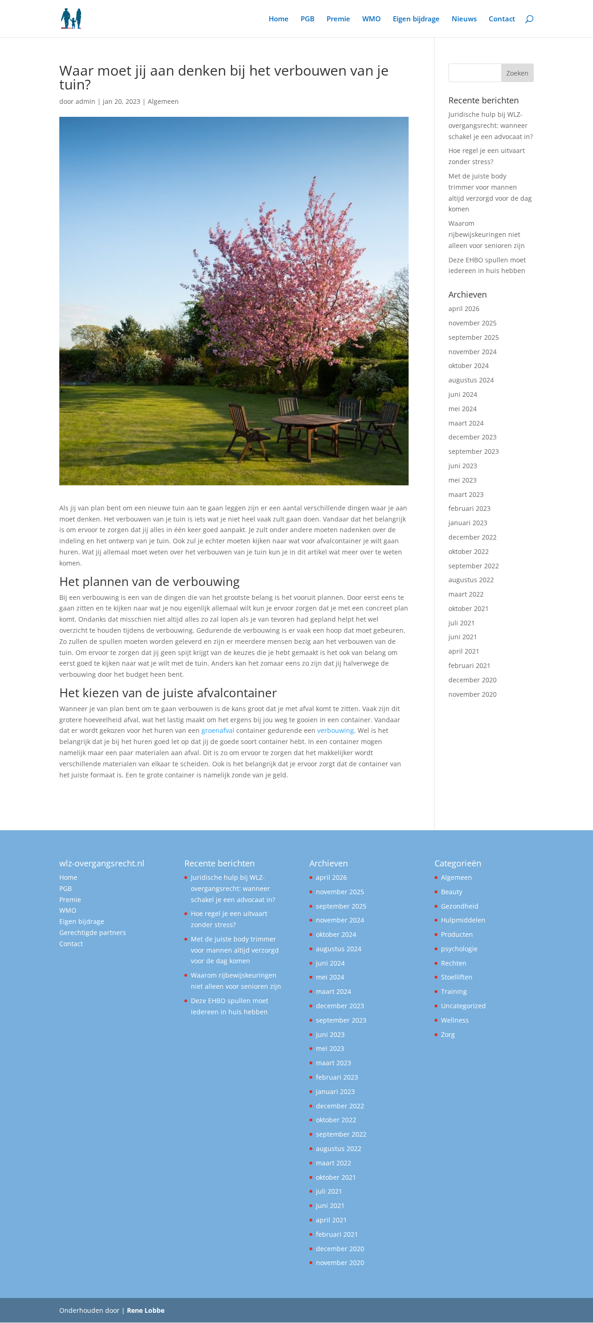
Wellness (455, 1020)
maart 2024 (466, 423)
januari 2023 (467, 522)
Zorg (448, 1034)
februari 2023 (469, 508)
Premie (338, 19)
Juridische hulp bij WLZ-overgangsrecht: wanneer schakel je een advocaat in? (490, 125)
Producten (457, 934)
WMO (371, 19)
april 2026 (463, 308)
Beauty (451, 891)
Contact (502, 19)
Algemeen (163, 101)
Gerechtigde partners (92, 932)
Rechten (454, 963)
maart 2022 (466, 594)
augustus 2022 (471, 579)
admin (85, 101)
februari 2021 (469, 665)
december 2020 (472, 679)
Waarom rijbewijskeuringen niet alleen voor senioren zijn (486, 234)
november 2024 (472, 351)
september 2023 (473, 451)
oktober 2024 (468, 365)
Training (454, 991)
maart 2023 (466, 494)
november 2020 (472, 694)
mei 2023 (462, 480)
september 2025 (473, 337)
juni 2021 (462, 636)
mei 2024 (462, 408)
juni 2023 (462, 465)
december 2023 (472, 437)
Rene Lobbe (145, 1310)
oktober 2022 (468, 551)
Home (279, 19)
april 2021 (463, 651)
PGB (308, 19)
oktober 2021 (468, 608)
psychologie (459, 948)
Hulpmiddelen (463, 920)
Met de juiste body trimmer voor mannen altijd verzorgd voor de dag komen (235, 950)
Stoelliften (457, 977)
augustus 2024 (471, 379)
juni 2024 (462, 394)
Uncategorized (463, 1005)
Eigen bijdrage (416, 19)
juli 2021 (461, 622)
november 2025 (472, 322)
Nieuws (464, 19)
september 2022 (473, 565)
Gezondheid (460, 906)
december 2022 (472, 537)
